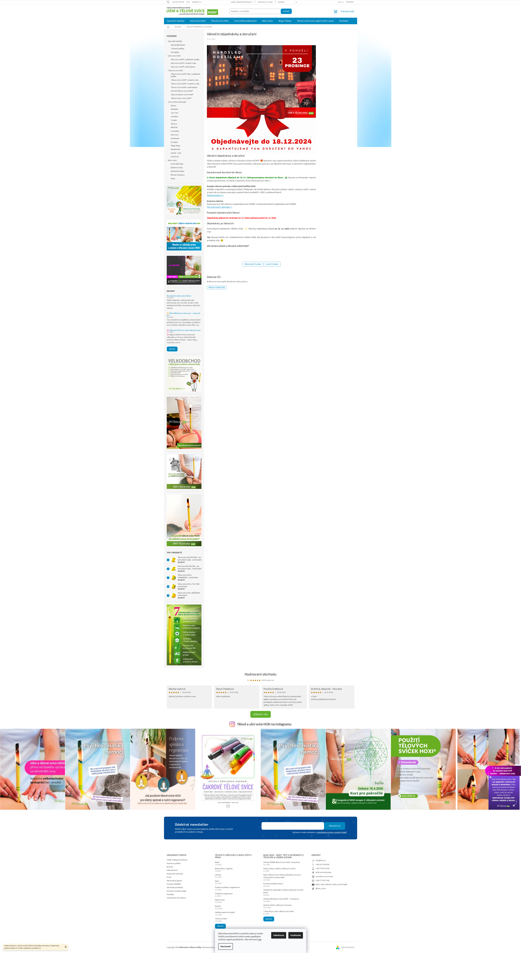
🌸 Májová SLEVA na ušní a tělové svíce (183, 330)
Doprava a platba (265, 2)
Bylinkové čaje (177, 167)
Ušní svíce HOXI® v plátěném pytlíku (185, 59)
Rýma (217, 862)
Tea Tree (174, 113)
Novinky (281, 2)
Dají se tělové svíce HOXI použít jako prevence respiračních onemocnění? (282, 876)
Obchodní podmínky (175, 887)
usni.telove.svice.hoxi (324, 876)
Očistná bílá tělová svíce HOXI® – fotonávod (281, 899)
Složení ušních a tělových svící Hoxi (277, 905)
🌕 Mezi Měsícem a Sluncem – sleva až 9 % (183, 314)
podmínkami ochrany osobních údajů (331, 832)
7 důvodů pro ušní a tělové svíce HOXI (278, 911)
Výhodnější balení (178, 45)
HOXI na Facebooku (323, 872)
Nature (173, 105)
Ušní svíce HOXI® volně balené (183, 67)
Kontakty (170, 894)
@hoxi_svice (321, 888)
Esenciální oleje (177, 164)
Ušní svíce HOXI (174, 56)
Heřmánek (175, 138)
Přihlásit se (334, 826)
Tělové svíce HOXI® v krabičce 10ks (185, 83)
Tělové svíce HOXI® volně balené (184, 87)
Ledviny (218, 875)
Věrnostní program (174, 880)
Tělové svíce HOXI (175, 70)
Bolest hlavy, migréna (224, 868)
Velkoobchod (172, 870)
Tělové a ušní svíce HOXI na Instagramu (264, 724)
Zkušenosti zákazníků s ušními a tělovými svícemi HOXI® (283, 891)
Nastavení (226, 946)
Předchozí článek (252, 264)
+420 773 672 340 (322, 868)
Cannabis (174, 116)
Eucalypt (174, 142)
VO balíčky (175, 52)
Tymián (174, 120)
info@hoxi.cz (321, 860)
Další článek (272, 264)
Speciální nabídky (175, 41)
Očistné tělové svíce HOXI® (182, 91)
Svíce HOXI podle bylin (177, 102)
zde (259, 939)
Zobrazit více (260, 714)
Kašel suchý (220, 900)
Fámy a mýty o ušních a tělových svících (279, 868)
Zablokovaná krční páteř (225, 912)
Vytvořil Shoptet (347, 947)
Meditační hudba (177, 171)
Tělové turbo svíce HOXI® (181, 98)
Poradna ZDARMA (174, 884)
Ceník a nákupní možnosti (241, 2)
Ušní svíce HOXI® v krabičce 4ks (183, 63)
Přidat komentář (216, 287)
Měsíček (174, 127)
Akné (217, 881)
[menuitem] (175, 21)
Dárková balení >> (215, 195)
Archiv (172, 349)
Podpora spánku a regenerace (227, 887)
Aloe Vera (175, 134)
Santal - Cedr (176, 153)
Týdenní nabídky (177, 48)
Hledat (286, 11)
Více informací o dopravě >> (219, 207)
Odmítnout (278, 935)
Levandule (175, 131)
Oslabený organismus (224, 893)
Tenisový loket (221, 918)
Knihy (173, 178)
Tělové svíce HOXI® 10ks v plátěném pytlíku (185, 75)
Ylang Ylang (175, 145)
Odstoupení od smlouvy (176, 898)
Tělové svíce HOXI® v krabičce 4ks (185, 80)
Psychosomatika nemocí (273, 884)
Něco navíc (172, 160)
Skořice (174, 124)
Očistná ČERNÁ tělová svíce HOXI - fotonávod (281, 862)
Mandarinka (175, 149)
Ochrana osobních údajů (176, 891)
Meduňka (174, 109)
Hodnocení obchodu (261, 674)
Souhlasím (295, 935)
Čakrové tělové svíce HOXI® (182, 94)
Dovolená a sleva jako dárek (179, 296)
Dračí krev (175, 156)
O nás (169, 877)
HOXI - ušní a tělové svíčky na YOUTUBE (331, 884)
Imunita (218, 906)
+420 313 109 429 (322, 864)
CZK (339, 2)
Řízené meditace (178, 175)
